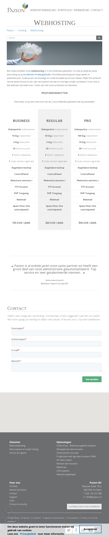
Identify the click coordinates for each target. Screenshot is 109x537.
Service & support (17, 452)
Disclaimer (37, 518)
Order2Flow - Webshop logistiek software (76, 445)
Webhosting (36, 30)
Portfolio (65, 10)
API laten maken (64, 460)
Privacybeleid (72, 518)
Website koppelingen (66, 474)
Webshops (61, 467)
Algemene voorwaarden (54, 518)
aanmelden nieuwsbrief (84, 506)
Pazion (10, 30)
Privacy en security (18, 504)
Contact (97, 10)
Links (11, 500)
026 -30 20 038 (93, 493)
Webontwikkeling (43, 10)
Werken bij (81, 10)
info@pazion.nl (94, 497)
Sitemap (26, 518)
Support (13, 497)
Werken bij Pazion (17, 489)
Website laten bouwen (66, 463)
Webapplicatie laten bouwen (69, 449)
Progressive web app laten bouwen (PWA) (76, 456)
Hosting (22, 30)
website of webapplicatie (38, 74)
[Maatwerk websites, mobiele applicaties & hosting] (17, 8)
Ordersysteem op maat (67, 452)
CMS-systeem (63, 470)
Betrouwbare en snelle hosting (23, 449)
